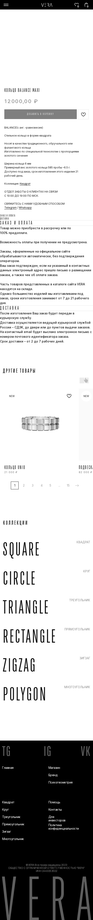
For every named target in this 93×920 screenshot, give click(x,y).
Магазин (54, 767)
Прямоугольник (13, 824)
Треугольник (11, 817)
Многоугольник (13, 839)
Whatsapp (25, 207)
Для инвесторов (57, 818)
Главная (8, 767)
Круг (5, 809)
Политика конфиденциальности (63, 826)
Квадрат (25, 183)
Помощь (54, 802)
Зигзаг (6, 831)
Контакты (55, 809)
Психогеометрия (60, 782)
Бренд (53, 775)
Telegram (10, 207)
